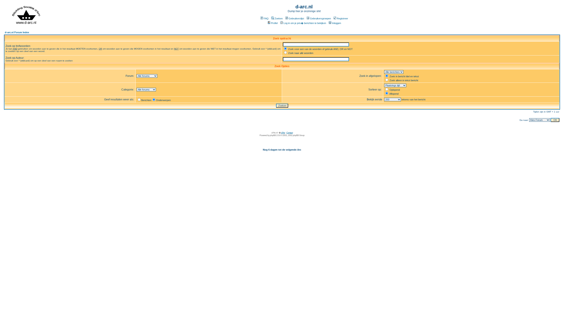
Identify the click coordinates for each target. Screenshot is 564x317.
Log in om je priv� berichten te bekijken (305, 23)
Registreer (342, 18)
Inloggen (336, 23)
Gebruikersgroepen (320, 18)
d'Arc (283, 132)
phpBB (273, 135)
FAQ (266, 18)
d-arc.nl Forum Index (17, 32)
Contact (289, 132)
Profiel (274, 23)
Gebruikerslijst (296, 18)
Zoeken (279, 18)
